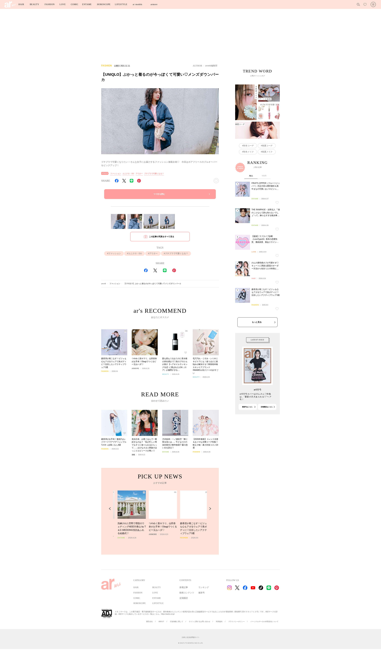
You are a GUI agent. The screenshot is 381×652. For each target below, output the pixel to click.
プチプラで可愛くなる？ (154, 174)
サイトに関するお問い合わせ (199, 621)
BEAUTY (34, 4)
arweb (103, 284)
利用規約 (219, 621)
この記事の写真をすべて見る (161, 236)
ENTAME (87, 4)
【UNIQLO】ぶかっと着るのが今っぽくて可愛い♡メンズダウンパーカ (152, 284)
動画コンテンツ (186, 593)
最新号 (201, 593)
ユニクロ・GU (128, 174)
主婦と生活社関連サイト (191, 637)
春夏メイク (267, 152)
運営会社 (149, 621)
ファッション (115, 174)
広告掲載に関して (176, 621)
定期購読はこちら (267, 407)
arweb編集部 (211, 65)
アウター (139, 174)
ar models (137, 4)
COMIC (74, 4)
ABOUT (161, 621)
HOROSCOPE (104, 4)
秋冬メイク (248, 152)
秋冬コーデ (248, 145)
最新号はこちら (247, 407)
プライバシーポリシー (236, 621)
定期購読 (183, 598)
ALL (251, 176)
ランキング (203, 587)
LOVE (63, 4)
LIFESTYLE (121, 4)
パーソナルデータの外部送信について (264, 621)
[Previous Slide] (110, 508)
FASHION (49, 4)
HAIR (21, 4)
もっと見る (257, 322)
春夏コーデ (267, 145)
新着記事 (183, 587)
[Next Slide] (210, 508)
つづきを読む (159, 194)
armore (154, 4)
